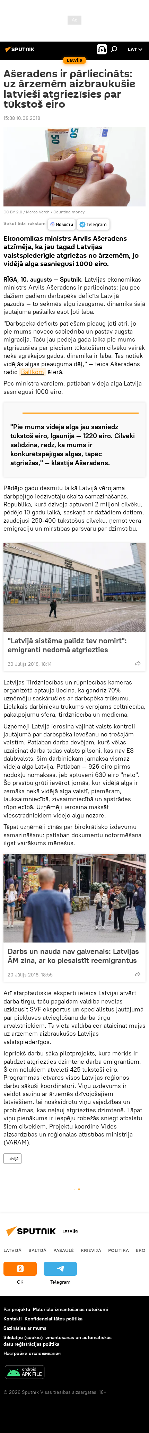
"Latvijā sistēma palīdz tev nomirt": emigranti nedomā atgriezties (67, 645)
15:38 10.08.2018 (21, 118)
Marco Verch (38, 211)
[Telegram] (93, 224)
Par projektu (16, 1309)
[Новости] (62, 224)
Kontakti (12, 1319)
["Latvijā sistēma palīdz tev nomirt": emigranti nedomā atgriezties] (74, 587)
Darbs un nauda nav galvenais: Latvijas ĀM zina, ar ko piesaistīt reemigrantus (73, 956)
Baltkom (32, 372)
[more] (137, 663)
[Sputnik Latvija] (20, 52)
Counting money (69, 211)
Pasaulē (63, 1250)
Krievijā (91, 1250)
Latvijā (12, 1158)
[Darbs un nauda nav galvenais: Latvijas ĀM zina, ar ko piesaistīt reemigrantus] (74, 898)
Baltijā (37, 1250)
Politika (118, 1250)
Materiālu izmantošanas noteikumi (70, 1309)
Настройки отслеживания (32, 1353)
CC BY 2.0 (12, 211)
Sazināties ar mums (24, 1328)
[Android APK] (24, 1373)
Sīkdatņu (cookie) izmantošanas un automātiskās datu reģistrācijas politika (57, 1340)
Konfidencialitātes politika (53, 1319)
